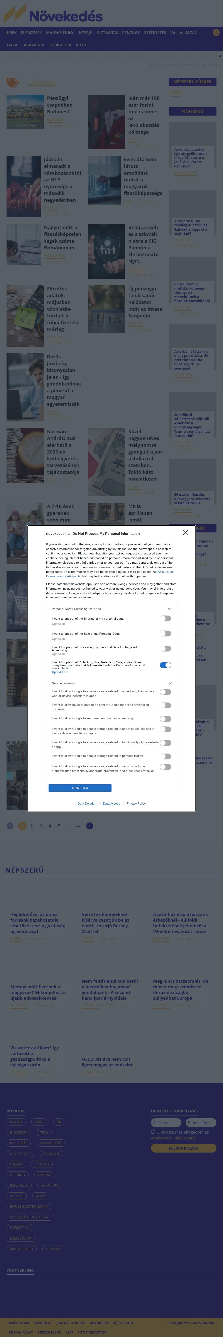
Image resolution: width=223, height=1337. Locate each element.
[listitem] (111, 609)
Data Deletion (87, 803)
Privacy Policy (136, 803)
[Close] (187, 534)
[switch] (165, 618)
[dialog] (111, 668)
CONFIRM (80, 788)
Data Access (111, 803)
